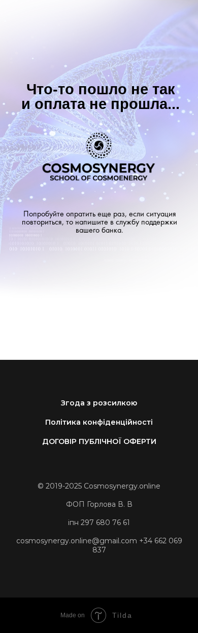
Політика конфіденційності (99, 422)
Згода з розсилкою (99, 402)
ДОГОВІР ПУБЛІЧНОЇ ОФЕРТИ (99, 441)
